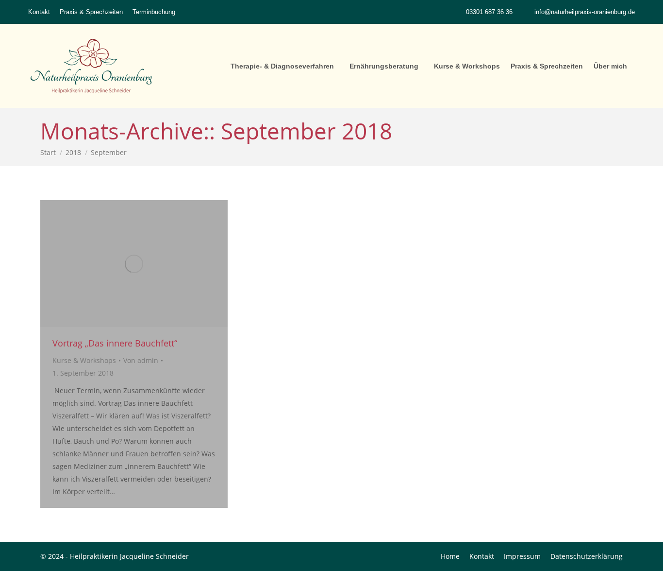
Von (140, 360)
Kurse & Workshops (84, 360)
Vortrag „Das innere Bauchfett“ (114, 343)
